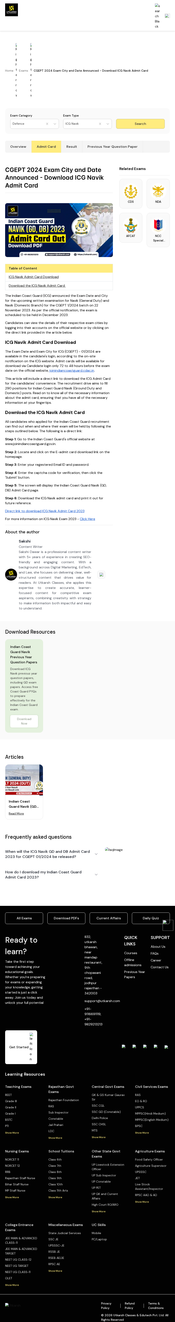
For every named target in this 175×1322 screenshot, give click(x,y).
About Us (158, 946)
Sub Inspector (58, 1112)
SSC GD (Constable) (106, 1112)
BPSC (139, 1126)
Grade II (10, 1107)
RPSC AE (54, 1264)
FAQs (155, 953)
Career (156, 960)
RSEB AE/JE (56, 1258)
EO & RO (141, 1101)
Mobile (96, 1233)
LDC (51, 1131)
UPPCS (139, 1107)
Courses (130, 953)
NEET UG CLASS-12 (18, 1259)
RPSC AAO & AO (146, 1195)
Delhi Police (100, 1118)
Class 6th (55, 1159)
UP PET (96, 1188)
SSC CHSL (99, 1124)
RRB (7, 1172)
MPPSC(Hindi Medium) (150, 1113)
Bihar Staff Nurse (17, 1184)
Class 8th (55, 1172)
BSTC (8, 1120)
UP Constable (101, 1181)
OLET (8, 1278)
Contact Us (160, 967)
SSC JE (53, 1239)
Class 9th (55, 1178)
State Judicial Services (64, 1233)
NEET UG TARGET (16, 1266)
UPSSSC (140, 1172)
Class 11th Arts (58, 1190)
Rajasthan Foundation (63, 1100)
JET (137, 1178)
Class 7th (54, 1166)
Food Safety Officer (149, 1159)
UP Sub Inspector (104, 1175)
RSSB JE (54, 1252)
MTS (95, 1130)
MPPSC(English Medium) (152, 1120)
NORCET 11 (12, 1159)
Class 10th (55, 1184)
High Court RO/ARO (105, 1205)
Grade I (10, 1113)
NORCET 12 (12, 1166)
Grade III (11, 1101)
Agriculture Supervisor (150, 1166)
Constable (55, 1119)
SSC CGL (98, 1106)
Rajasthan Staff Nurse (20, 1178)
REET (8, 1095)
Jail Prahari (55, 1125)
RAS (51, 1106)
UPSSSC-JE (56, 1245)
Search (140, 123)
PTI (7, 1126)
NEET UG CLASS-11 (18, 1272)
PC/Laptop (99, 1239)
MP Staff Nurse (15, 1190)
